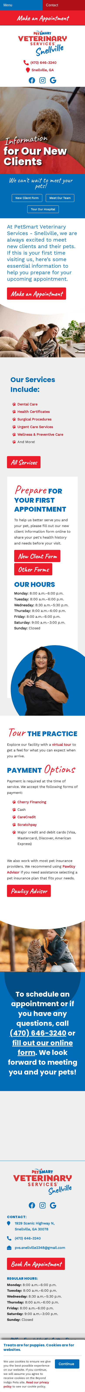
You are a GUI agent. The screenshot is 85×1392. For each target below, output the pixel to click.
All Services (24, 462)
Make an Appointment (42, 17)
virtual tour (61, 744)
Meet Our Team (60, 198)
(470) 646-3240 (43, 62)
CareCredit (26, 817)
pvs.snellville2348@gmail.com (40, 1248)
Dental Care (27, 404)
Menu (7, 5)
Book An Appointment (36, 1263)
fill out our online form (42, 1048)
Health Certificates (33, 412)
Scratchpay (27, 825)
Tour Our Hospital (43, 209)
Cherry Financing (31, 802)
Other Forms (33, 569)
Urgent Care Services (35, 427)
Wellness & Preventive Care (40, 434)
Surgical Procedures (34, 419)
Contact (52, 5)
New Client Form (27, 198)
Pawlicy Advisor (29, 891)
